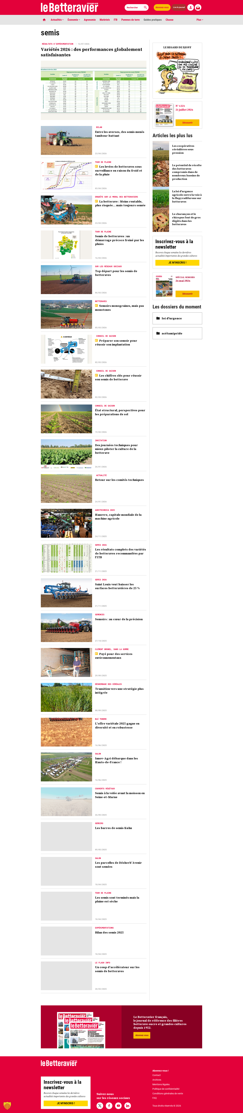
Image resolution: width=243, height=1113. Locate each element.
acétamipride (172, 333)
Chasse (169, 19)
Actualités (56, 19)
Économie (73, 19)
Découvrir (187, 122)
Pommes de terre (130, 19)
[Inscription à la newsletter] (198, 7)
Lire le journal (179, 7)
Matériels (105, 19)
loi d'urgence (172, 318)
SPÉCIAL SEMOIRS (185, 277)
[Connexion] (190, 7)
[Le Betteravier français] (69, 7)
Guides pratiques (153, 19)
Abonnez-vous (162, 7)
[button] (7, 1105)
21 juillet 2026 (184, 109)
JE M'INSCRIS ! (177, 262)
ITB (115, 19)
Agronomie (90, 19)
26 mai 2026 (183, 281)
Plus (199, 19)
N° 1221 (180, 106)
